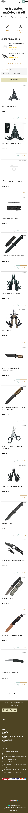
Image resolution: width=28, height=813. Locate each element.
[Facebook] (3, 710)
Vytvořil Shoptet (15, 805)
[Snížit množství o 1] (14, 119)
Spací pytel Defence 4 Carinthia (12, 736)
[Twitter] (11, 710)
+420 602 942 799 (9, 754)
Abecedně (17, 73)
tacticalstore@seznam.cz (11, 751)
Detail (24, 118)
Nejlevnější (13, 70)
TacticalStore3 (8, 762)
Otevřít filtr (14, 80)
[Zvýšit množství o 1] (14, 117)
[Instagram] (7, 710)
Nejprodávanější (6, 73)
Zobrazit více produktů (13, 63)
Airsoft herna (14, 705)
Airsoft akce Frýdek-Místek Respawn (12, 702)
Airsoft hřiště (7, 740)
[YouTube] (15, 710)
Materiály (5, 732)
